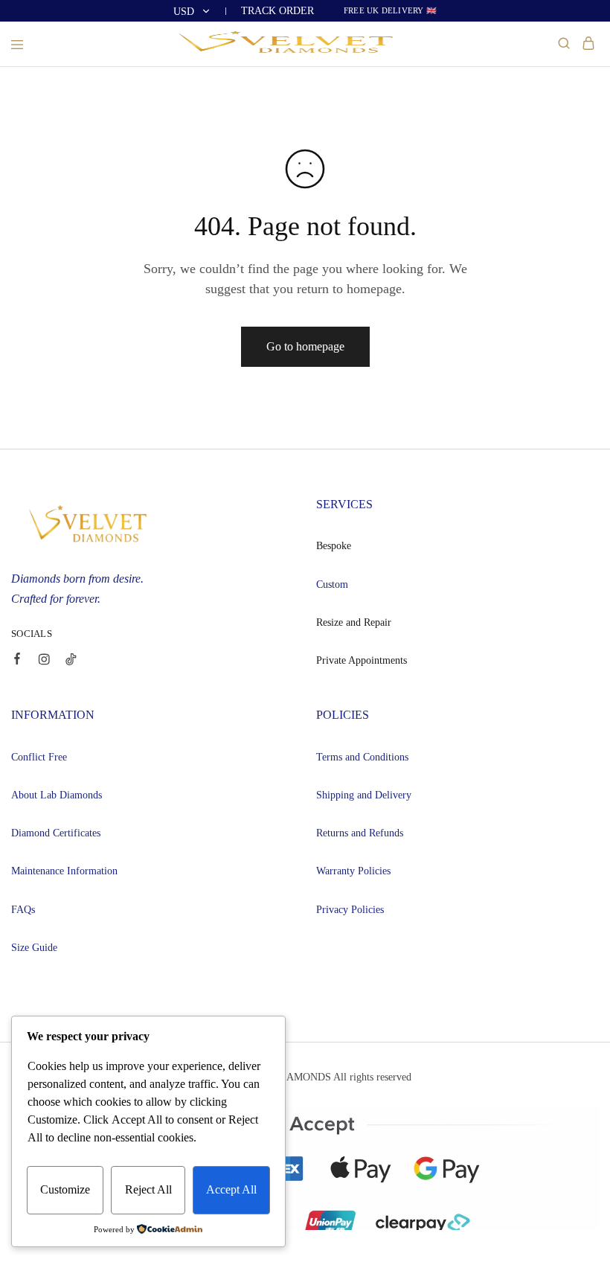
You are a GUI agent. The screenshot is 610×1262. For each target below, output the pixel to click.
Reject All (148, 1189)
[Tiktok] (70, 661)
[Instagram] (43, 661)
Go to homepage (305, 346)
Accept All (231, 1189)
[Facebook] (17, 661)
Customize (65, 1189)
